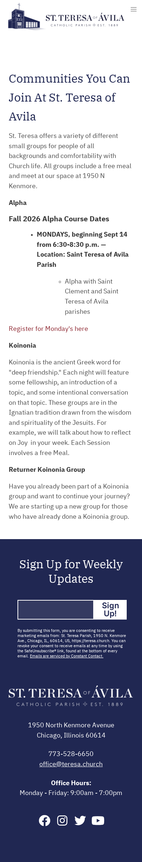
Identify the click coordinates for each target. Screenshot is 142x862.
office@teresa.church (71, 764)
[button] (133, 9)
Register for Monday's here (48, 329)
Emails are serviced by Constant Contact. (66, 656)
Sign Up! (110, 609)
